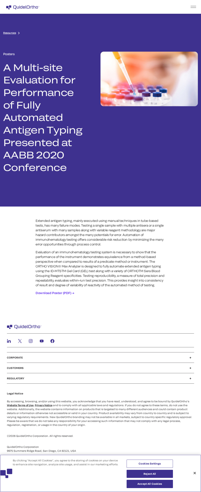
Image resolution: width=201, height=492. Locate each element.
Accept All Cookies (149, 483)
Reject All (149, 473)
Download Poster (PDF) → (55, 293)
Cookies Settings (150, 463)
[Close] (194, 473)
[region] (100, 473)
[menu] (124, 7)
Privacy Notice (43, 405)
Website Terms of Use (20, 405)
